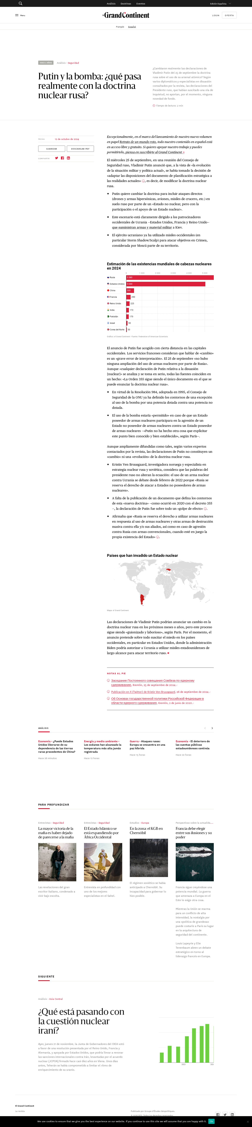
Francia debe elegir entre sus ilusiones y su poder (194, 833)
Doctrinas (126, 3)
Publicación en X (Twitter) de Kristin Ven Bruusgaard (143, 691)
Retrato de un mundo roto (138, 142)
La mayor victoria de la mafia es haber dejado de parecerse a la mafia (56, 833)
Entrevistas (44, 822)
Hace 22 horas (183, 754)
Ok (211, 1121)
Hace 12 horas (91, 758)
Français (120, 26)
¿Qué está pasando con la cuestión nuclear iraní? (81, 1022)
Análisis (111, 3)
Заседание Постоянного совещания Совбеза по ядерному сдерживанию (152, 682)
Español (132, 26)
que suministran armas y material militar (142, 227)
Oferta (229, 15)
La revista (20, 1111)
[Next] (212, 728)
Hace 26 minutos (47, 758)
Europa (145, 822)
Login (215, 15)
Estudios (134, 822)
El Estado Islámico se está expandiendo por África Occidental (101, 833)
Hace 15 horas (137, 754)
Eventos (140, 3)
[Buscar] (37, 3)
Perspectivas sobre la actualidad (194, 822)
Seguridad (73, 63)
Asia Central (56, 998)
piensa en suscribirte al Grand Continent (153, 152)
